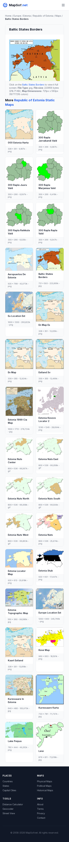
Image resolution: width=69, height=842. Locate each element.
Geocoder (8, 808)
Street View (9, 813)
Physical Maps (44, 781)
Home (8, 15)
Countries (8, 781)
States (6, 785)
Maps (58, 15)
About (40, 804)
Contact (41, 817)
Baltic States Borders (33, 84)
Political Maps (44, 785)
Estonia (27, 15)
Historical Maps (45, 790)
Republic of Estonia (43, 15)
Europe (17, 15)
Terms (40, 808)
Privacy (41, 813)
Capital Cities (9, 790)
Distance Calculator (13, 804)
